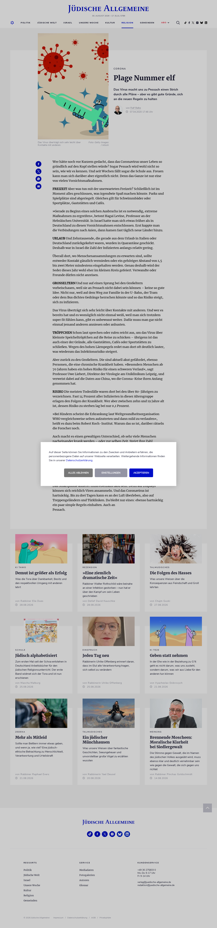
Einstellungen (111, 472)
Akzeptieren (141, 472)
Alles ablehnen (78, 472)
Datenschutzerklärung (79, 460)
